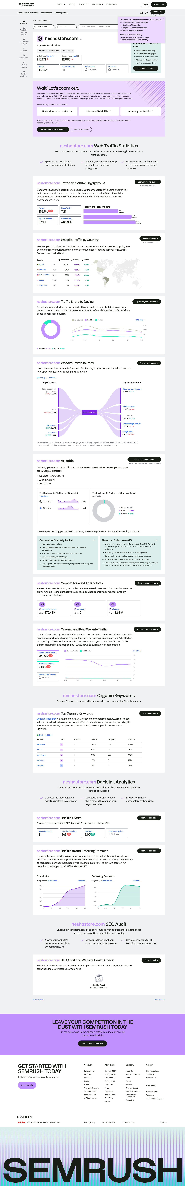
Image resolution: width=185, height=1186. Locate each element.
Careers (129, 1081)
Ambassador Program (154, 1098)
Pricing (72, 4)
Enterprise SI (110, 1081)
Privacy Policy (89, 1122)
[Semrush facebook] (28, 1117)
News (128, 1078)
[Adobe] (21, 1122)
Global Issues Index (133, 1091)
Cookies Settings (128, 1122)
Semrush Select (132, 1088)
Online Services (67, 51)
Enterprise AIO (110, 1078)
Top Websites (110, 1095)
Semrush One (89, 1071)
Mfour (107, 1088)
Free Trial (87, 1084)
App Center (109, 1091)
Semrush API (151, 1078)
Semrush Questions (133, 1074)
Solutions (82, 4)
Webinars (150, 1095)
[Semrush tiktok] (23, 1117)
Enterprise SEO (110, 1074)
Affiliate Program (90, 1098)
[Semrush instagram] (21, 1117)
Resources (96, 4)
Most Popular (60, 13)
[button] (141, 12)
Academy (150, 1074)
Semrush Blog (151, 1092)
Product (60, 4)
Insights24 (109, 1084)
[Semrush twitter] (31, 1117)
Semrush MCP (110, 1071)
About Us (129, 1071)
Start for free (159, 4)
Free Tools (109, 1098)
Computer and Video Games (48, 51)
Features (87, 1074)
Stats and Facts (90, 1095)
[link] (28, 12)
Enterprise (110, 4)
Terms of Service (108, 1122)
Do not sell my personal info (131, 1096)
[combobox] (110, 27)
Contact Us (130, 1100)
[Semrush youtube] (26, 1117)
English (162, 1122)
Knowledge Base (152, 1071)
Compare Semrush (91, 1088)
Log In (145, 4)
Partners (129, 1084)
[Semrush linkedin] (18, 1117)
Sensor (107, 1101)
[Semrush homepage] (26, 4)
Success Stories (90, 1091)
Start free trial (27, 1085)
